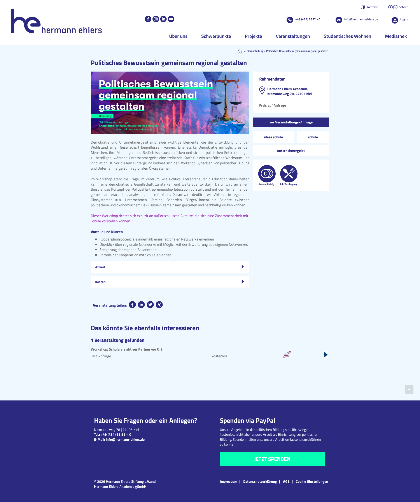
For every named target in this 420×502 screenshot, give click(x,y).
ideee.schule (273, 137)
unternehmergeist (291, 150)
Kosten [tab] (100, 281)
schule (313, 137)
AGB (286, 481)
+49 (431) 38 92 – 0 (116, 434)
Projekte (253, 36)
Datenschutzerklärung (260, 481)
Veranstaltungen (293, 36)
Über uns (178, 36)
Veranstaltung (255, 51)
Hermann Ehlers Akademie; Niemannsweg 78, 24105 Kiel (289, 91)
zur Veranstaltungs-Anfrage (291, 122)
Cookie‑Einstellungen (312, 481)
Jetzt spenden (272, 459)
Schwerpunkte (216, 36)
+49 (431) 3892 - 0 (307, 19)
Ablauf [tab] (100, 267)
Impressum (228, 481)
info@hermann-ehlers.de (361, 19)
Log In (404, 19)
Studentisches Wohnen (347, 36)
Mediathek (396, 36)
